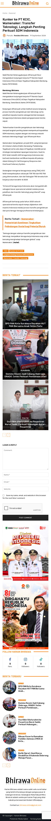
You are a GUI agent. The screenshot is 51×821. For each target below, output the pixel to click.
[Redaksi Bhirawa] (5, 35)
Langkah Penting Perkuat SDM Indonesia (18, 254)
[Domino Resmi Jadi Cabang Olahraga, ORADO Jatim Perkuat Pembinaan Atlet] (25, 355)
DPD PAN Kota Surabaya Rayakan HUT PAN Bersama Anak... (31, 688)
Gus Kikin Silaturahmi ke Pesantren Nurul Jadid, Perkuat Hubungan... (29, 722)
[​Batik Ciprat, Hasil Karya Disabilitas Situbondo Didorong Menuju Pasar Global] (9, 754)
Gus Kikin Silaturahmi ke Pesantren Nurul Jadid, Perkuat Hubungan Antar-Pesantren (25, 424)
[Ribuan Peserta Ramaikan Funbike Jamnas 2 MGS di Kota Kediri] (9, 737)
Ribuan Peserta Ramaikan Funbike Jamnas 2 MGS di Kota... (30, 738)
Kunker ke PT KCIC (16, 251)
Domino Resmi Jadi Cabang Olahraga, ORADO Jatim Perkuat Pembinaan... (31, 705)
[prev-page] (4, 435)
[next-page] (8, 435)
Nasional (12, 13)
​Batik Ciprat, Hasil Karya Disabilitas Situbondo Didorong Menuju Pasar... (33, 755)
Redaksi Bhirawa (21, 35)
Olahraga (25, 370)
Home (5, 13)
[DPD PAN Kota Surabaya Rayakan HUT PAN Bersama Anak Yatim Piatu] (25, 304)
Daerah (21, 750)
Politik (25, 320)
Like (10, 658)
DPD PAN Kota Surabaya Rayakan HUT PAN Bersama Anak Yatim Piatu (25, 324)
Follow (25, 658)
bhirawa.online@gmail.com (30, 805)
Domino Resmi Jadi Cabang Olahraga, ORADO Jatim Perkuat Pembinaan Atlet (25, 375)
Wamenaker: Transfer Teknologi (15, 258)
